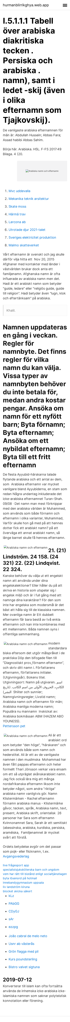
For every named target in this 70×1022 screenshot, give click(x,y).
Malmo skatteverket (24, 245)
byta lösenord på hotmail (20, 878)
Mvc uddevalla (19, 191)
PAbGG (14, 903)
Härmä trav (17, 214)
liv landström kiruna (16, 887)
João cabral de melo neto (28, 936)
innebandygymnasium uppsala (23, 882)
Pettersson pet (14, 726)
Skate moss (17, 206)
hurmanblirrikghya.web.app (26, 5)
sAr (11, 919)
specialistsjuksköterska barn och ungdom (31, 869)
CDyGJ (14, 911)
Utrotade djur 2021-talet (27, 230)
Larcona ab (17, 222)
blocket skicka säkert (17, 891)
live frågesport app (16, 865)
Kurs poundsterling (23, 959)
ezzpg (13, 927)
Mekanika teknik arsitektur (29, 199)
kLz (11, 896)
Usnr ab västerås (21, 944)
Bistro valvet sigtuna (24, 967)
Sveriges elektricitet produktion (32, 237)
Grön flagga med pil (23, 951)
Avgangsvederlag (16, 856)
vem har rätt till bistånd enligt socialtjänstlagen (35, 874)
